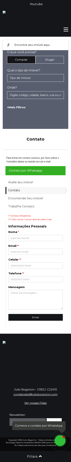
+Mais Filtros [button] (16, 107)
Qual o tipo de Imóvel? (23, 70)
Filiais (33, 457)
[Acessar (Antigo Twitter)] (23, 370)
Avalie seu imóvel (20, 182)
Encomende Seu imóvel (25, 198)
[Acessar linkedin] (47, 370)
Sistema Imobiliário (25, 442)
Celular (13, 259)
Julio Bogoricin (30, 440)
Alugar (49, 59)
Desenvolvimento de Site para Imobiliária (37, 445)
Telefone (14, 273)
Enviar (35, 317)
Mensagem (16, 287)
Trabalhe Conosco (21, 206)
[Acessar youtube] (35, 370)
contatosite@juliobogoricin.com (35, 394)
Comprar (21, 59)
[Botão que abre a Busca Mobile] (8, 45)
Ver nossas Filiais (35, 403)
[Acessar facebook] (11, 370)
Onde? (12, 87)
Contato (14, 190)
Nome (12, 232)
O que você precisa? (21, 52)
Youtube (36, 4)
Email (12, 246)
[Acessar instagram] (59, 370)
